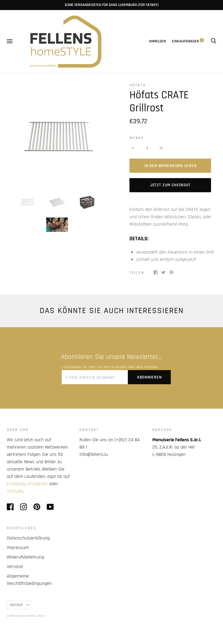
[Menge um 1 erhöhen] (161, 148)
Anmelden (157, 41)
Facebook (16, 484)
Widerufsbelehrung (25, 557)
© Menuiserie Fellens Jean (25, 616)
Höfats (137, 85)
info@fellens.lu (93, 454)
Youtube (15, 491)
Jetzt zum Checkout (170, 185)
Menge (136, 137)
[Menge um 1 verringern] (133, 148)
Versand (15, 566)
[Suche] (213, 41)
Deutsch (16, 605)
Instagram (37, 484)
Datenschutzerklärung (28, 538)
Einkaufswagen (187, 41)
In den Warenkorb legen (170, 166)
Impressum (18, 547)
